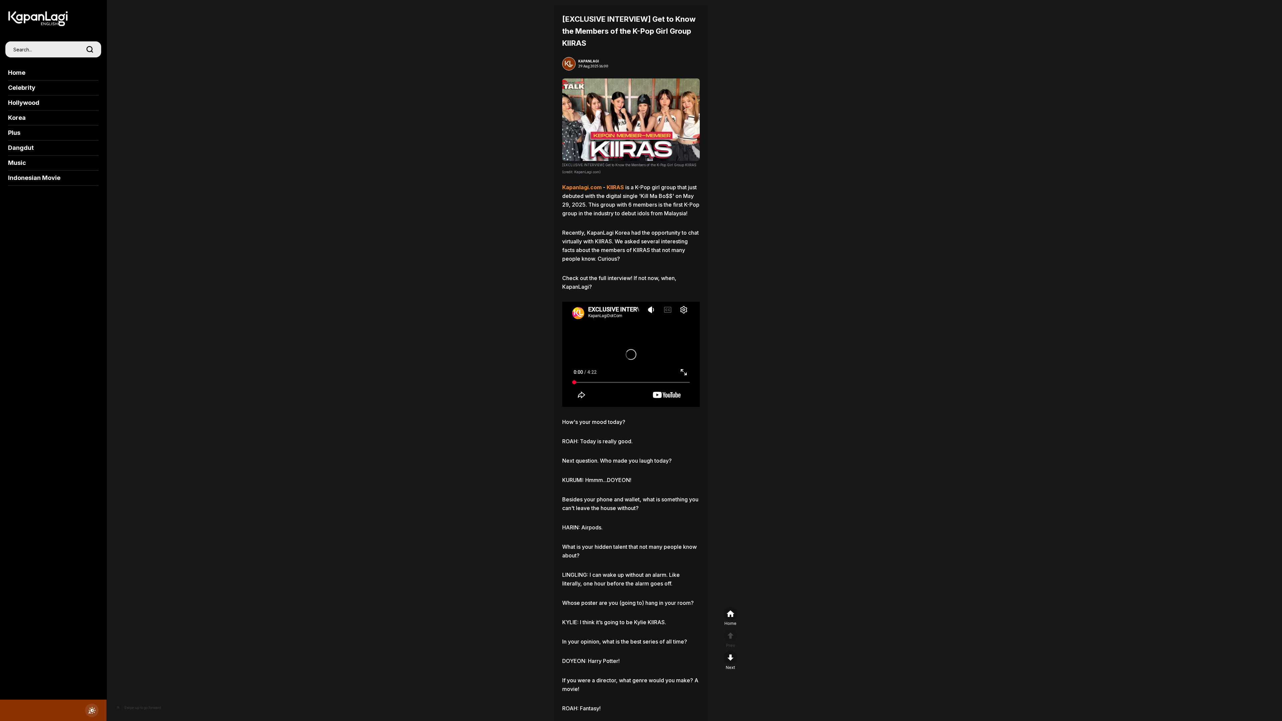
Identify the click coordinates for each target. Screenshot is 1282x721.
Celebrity (21, 87)
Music (17, 162)
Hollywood (23, 102)
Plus (14, 132)
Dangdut (21, 147)
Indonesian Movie (34, 177)
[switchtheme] (91, 710)
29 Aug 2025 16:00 (593, 66)
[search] (89, 49)
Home (16, 72)
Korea (17, 117)
